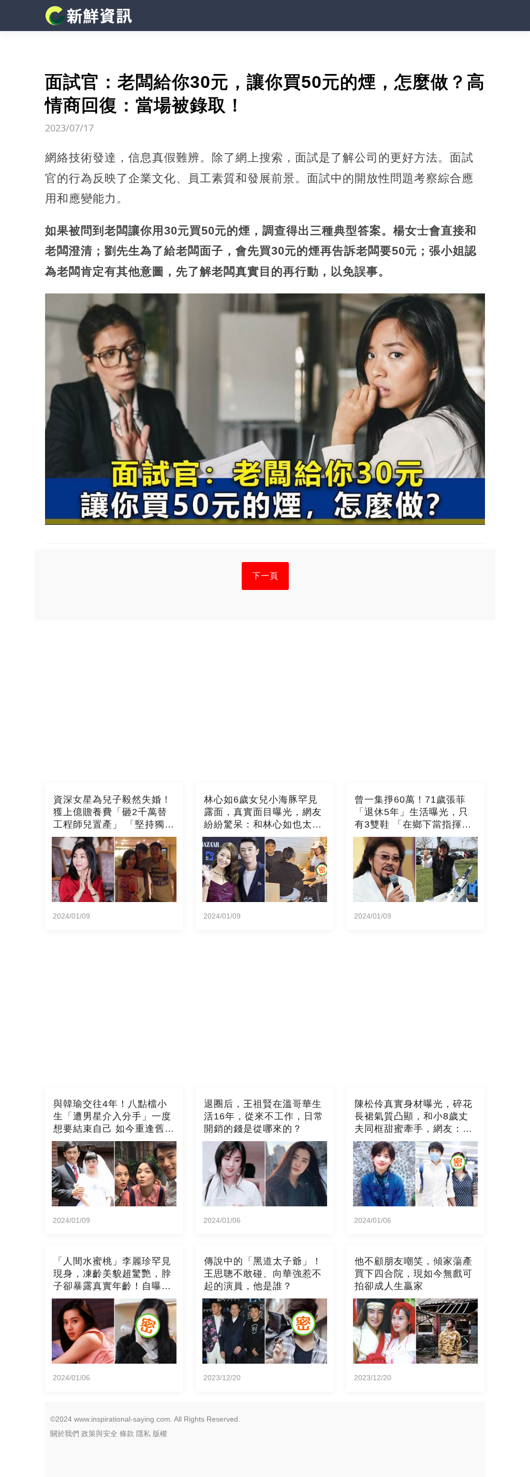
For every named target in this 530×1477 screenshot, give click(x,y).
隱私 (143, 1433)
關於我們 (64, 1433)
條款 (127, 1433)
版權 (160, 1433)
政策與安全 (99, 1433)
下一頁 (265, 575)
